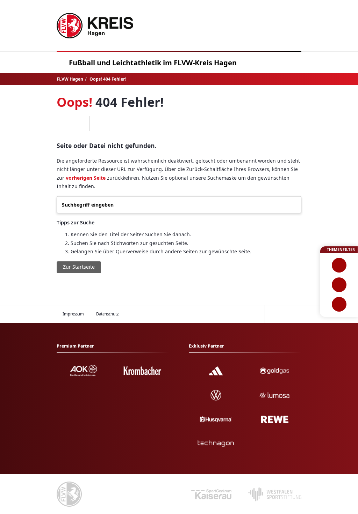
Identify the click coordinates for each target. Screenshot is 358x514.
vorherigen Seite (86, 177)
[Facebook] (62, 123)
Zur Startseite (79, 266)
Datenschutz (107, 313)
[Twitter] (80, 123)
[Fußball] (339, 265)
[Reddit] (99, 123)
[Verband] (339, 304)
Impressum (73, 313)
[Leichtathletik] (339, 284)
